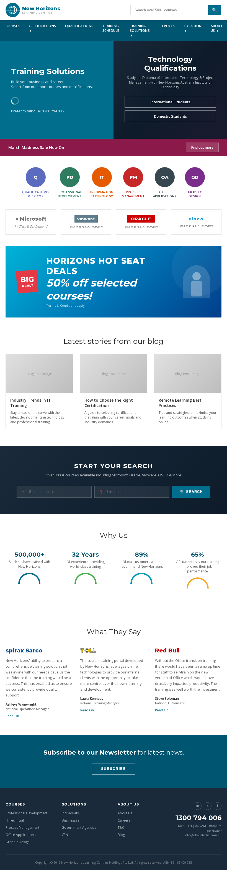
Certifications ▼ (42, 28)
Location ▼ (193, 28)
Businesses (70, 820)
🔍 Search (191, 492)
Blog (121, 834)
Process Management (22, 827)
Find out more (202, 147)
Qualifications (79, 26)
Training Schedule (110, 28)
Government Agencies (79, 827)
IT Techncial (15, 820)
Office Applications (20, 834)
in (197, 806)
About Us (125, 813)
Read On (12, 716)
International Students (170, 101)
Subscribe (113, 769)
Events (168, 26)
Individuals (70, 813)
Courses (12, 26)
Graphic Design (18, 842)
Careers (124, 820)
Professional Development (26, 813)
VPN (65, 834)
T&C (121, 827)
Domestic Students (170, 116)
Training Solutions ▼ (140, 31)
